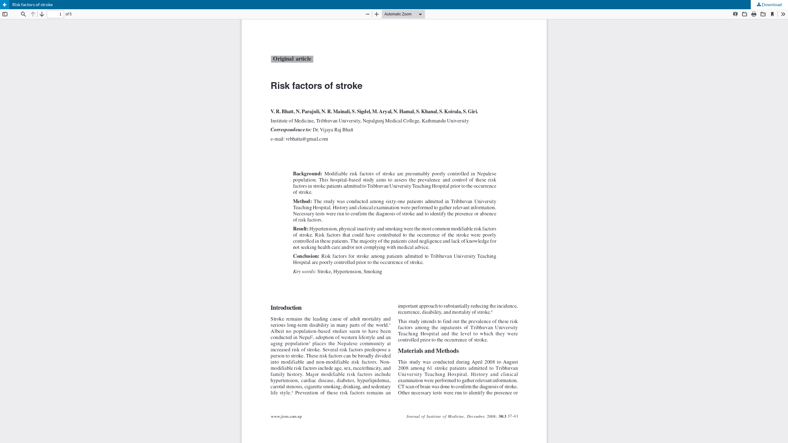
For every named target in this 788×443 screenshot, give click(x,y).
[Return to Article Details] (4, 4)
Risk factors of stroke (32, 4)
